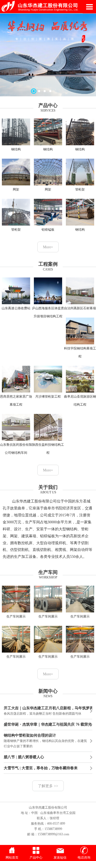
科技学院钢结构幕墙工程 (80, 352)
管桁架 (80, 189)
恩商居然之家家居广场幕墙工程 (16, 400)
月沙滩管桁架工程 (48, 396)
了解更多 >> (48, 786)
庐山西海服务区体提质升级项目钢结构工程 (48, 312)
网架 (16, 189)
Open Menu (89, 6)
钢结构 (16, 149)
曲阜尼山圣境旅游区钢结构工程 (80, 400)
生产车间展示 (16, 616)
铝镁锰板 (48, 229)
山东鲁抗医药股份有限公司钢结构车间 (16, 449)
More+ (48, 247)
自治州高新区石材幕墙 (80, 308)
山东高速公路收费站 (16, 308)
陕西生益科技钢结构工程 (48, 449)
